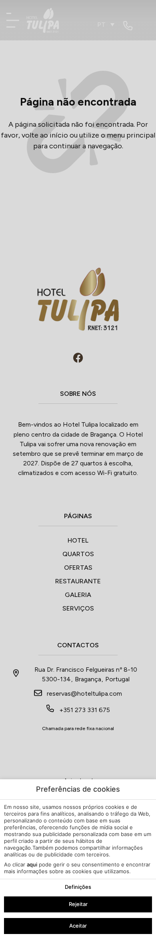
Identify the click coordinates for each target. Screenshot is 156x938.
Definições (78, 887)
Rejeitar (78, 904)
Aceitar (78, 925)
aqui (32, 864)
